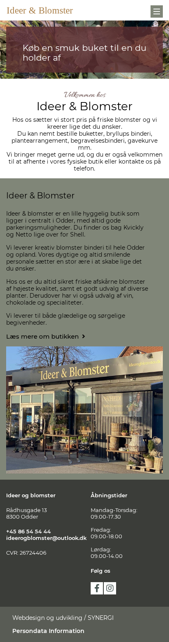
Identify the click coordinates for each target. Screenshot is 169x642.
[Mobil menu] (157, 11)
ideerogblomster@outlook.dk (46, 538)
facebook (97, 588)
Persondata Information (48, 631)
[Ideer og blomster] (43, 10)
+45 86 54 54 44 (28, 531)
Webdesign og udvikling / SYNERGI (63, 618)
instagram (110, 588)
